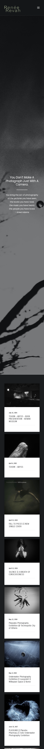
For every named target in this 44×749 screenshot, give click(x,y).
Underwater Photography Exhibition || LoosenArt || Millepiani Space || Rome (20, 679)
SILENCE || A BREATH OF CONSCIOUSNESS (19, 573)
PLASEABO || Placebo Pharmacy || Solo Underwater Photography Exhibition (22, 733)
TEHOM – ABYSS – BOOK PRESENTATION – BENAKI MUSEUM (20, 419)
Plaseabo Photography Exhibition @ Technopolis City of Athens (22, 625)
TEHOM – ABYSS (16, 467)
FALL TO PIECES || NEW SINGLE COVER (19, 525)
